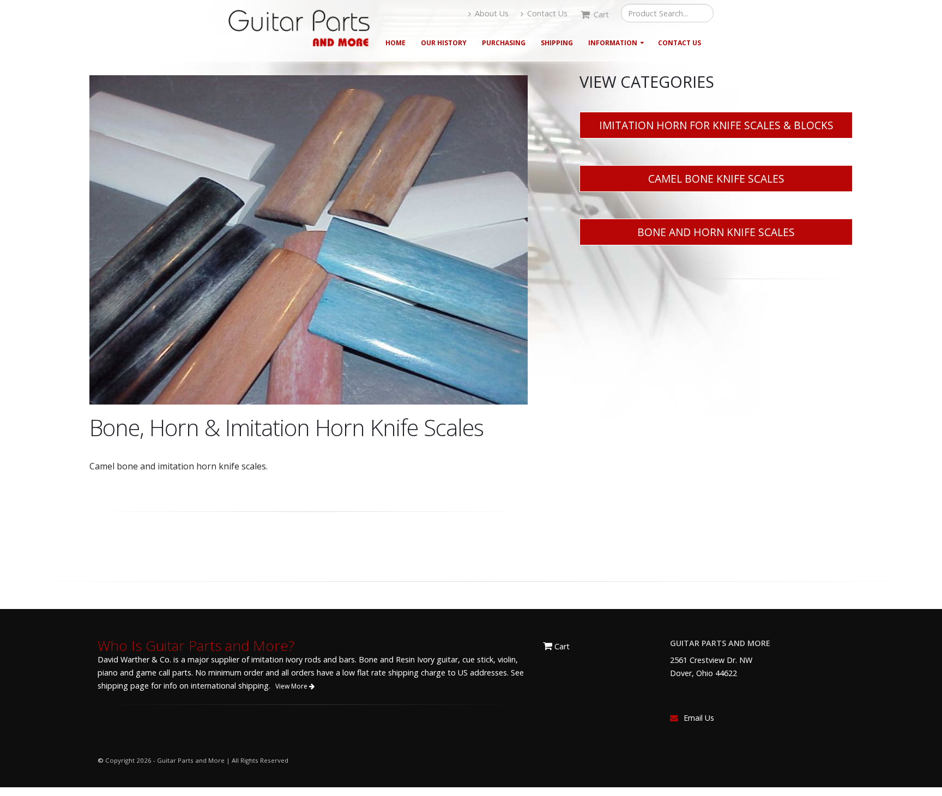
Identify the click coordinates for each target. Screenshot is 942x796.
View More (292, 686)
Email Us (699, 718)
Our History (444, 42)
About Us (491, 13)
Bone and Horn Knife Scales (716, 232)
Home (395, 42)
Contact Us (546, 13)
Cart (561, 646)
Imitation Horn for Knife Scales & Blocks (716, 125)
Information (612, 42)
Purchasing (504, 42)
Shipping (557, 42)
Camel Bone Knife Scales (716, 178)
